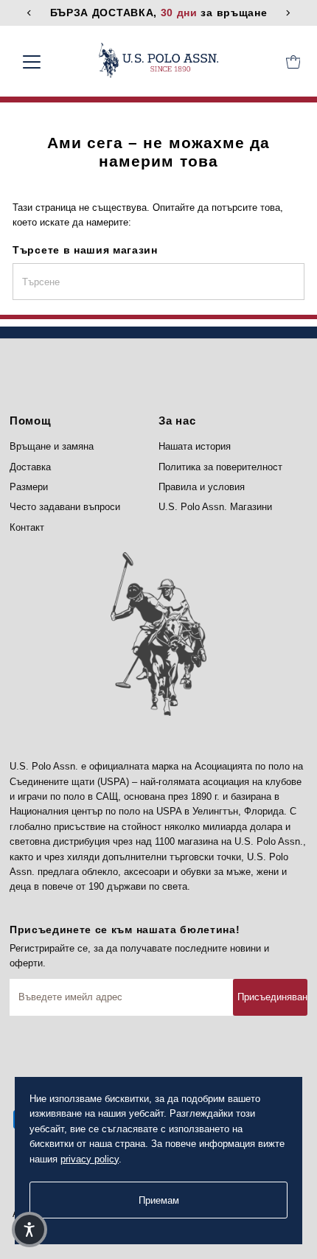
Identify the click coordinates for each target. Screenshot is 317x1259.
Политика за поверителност (220, 466)
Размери (29, 486)
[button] (29, 1229)
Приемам (159, 1200)
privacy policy (89, 1159)
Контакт (27, 527)
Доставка (30, 466)
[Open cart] (293, 62)
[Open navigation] (47, 61)
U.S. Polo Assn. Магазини (215, 506)
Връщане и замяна (52, 446)
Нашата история (194, 446)
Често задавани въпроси (65, 506)
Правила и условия (201, 486)
